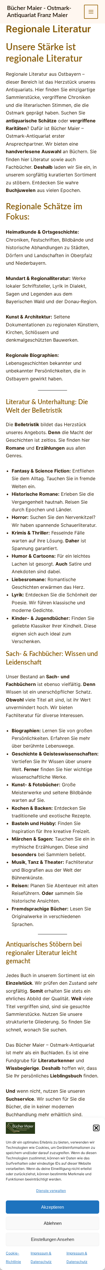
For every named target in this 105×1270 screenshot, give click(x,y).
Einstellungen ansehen (52, 1239)
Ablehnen (53, 1223)
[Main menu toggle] (91, 12)
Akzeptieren (52, 1207)
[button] (96, 1128)
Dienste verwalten (51, 1190)
